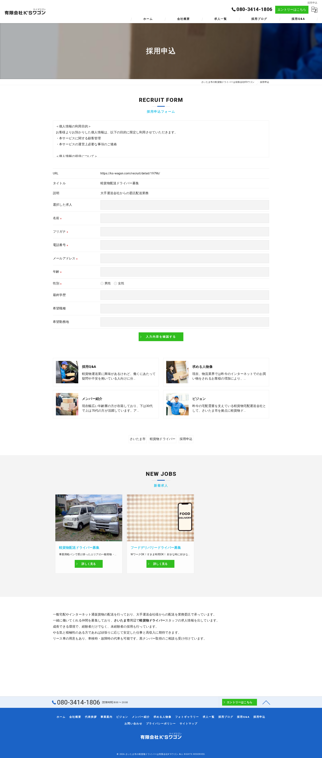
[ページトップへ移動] (266, 702)
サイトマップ (189, 723)
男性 (108, 283)
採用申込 (186, 439)
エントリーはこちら (291, 9)
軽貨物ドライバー (163, 439)
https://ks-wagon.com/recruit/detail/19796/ (130, 173)
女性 (121, 283)
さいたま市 (138, 439)
